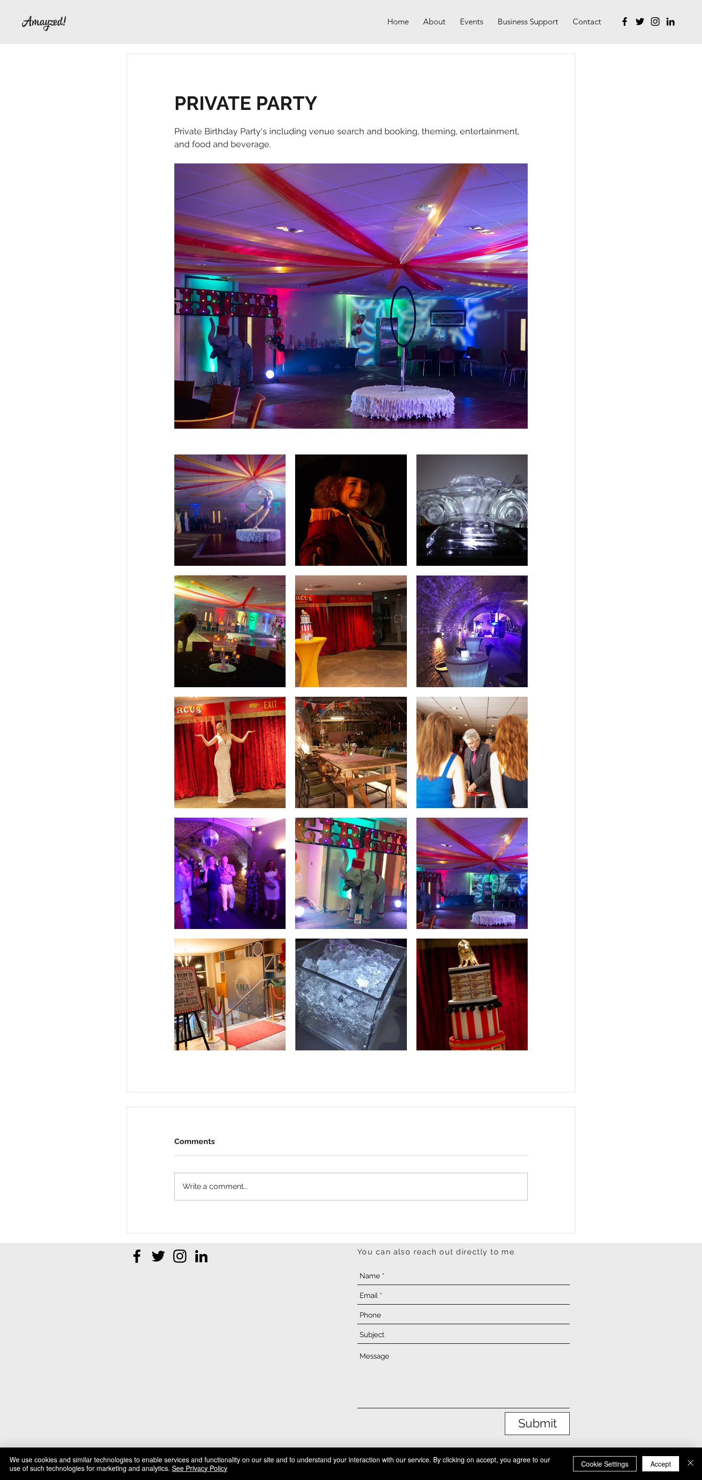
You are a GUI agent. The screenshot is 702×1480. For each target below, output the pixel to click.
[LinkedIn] (670, 21)
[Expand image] (230, 510)
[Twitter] (640, 21)
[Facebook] (624, 21)
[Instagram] (655, 21)
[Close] (690, 1463)
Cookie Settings (604, 1464)
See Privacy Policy (199, 1468)
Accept (660, 1464)
